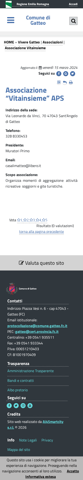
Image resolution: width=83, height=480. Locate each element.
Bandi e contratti (20, 380)
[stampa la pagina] (70, 82)
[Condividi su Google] (65, 73)
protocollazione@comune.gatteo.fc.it (37, 325)
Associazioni (53, 42)
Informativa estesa (40, 476)
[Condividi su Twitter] (72, 73)
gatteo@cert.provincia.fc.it (37, 331)
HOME (9, 42)
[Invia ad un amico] (64, 82)
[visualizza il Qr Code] (58, 82)
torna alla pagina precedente (41, 231)
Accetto (73, 471)
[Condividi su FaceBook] (58, 73)
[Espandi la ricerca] (73, 21)
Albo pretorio (17, 390)
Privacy (47, 440)
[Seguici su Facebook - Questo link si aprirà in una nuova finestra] (9, 405)
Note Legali (28, 440)
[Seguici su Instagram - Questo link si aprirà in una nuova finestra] (23, 405)
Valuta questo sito (44, 263)
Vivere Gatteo (29, 42)
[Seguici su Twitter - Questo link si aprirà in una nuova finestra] (16, 405)
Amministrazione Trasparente (30, 371)
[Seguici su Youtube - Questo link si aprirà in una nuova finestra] (30, 405)
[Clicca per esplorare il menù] (11, 20)
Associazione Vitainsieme (25, 48)
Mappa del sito (18, 449)
